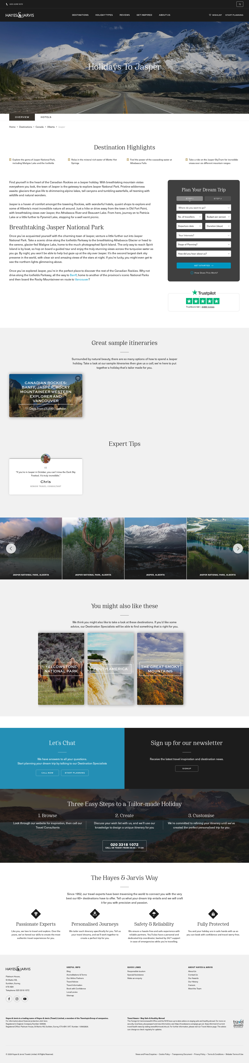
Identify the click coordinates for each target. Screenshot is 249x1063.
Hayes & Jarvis (20, 15)
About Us (164, 15)
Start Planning (234, 15)
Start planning (75, 772)
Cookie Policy (164, 1054)
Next (238, 549)
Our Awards (193, 978)
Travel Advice (72, 981)
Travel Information (74, 985)
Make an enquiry (134, 978)
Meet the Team (194, 988)
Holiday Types (104, 15)
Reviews (125, 15)
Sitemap (70, 995)
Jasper (61, 126)
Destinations (80, 15)
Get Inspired (144, 15)
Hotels (46, 117)
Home (12, 126)
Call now (47, 772)
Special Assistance (135, 974)
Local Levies (72, 992)
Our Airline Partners (75, 978)
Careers (191, 985)
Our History (193, 981)
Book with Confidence (76, 988)
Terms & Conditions (215, 1054)
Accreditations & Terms (77, 974)
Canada (40, 126)
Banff (73, 275)
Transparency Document (182, 1054)
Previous (11, 549)
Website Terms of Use (234, 1054)
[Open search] (240, 4)
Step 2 (218, 198)
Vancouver (81, 279)
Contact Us (193, 974)
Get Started (202, 265)
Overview (22, 117)
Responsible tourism (136, 971)
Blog (69, 971)
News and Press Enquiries (146, 1054)
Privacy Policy (199, 1054)
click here (43, 1021)
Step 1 (189, 198)
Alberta (51, 126)
